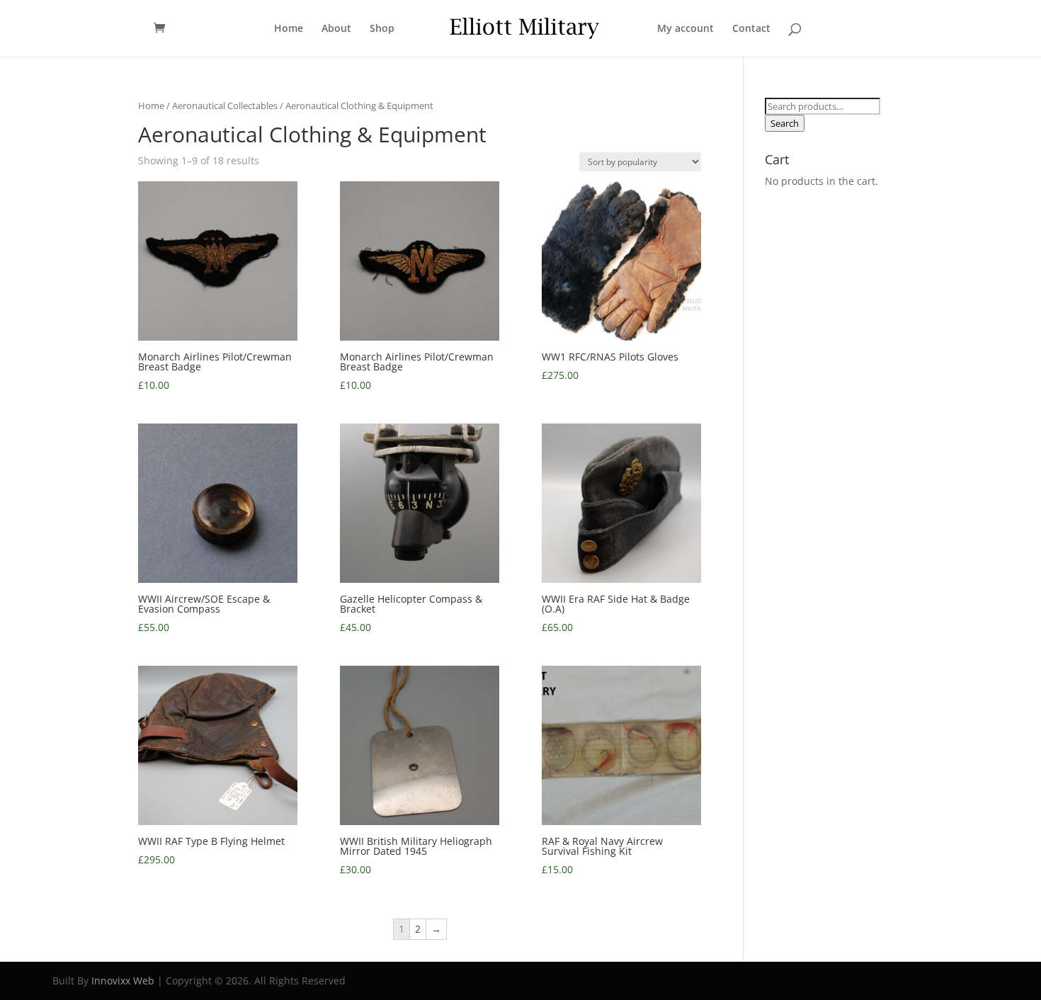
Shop (382, 29)
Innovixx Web (122, 980)
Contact (751, 29)
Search (784, 123)
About (336, 29)
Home (288, 29)
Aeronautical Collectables (225, 105)
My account (685, 29)
